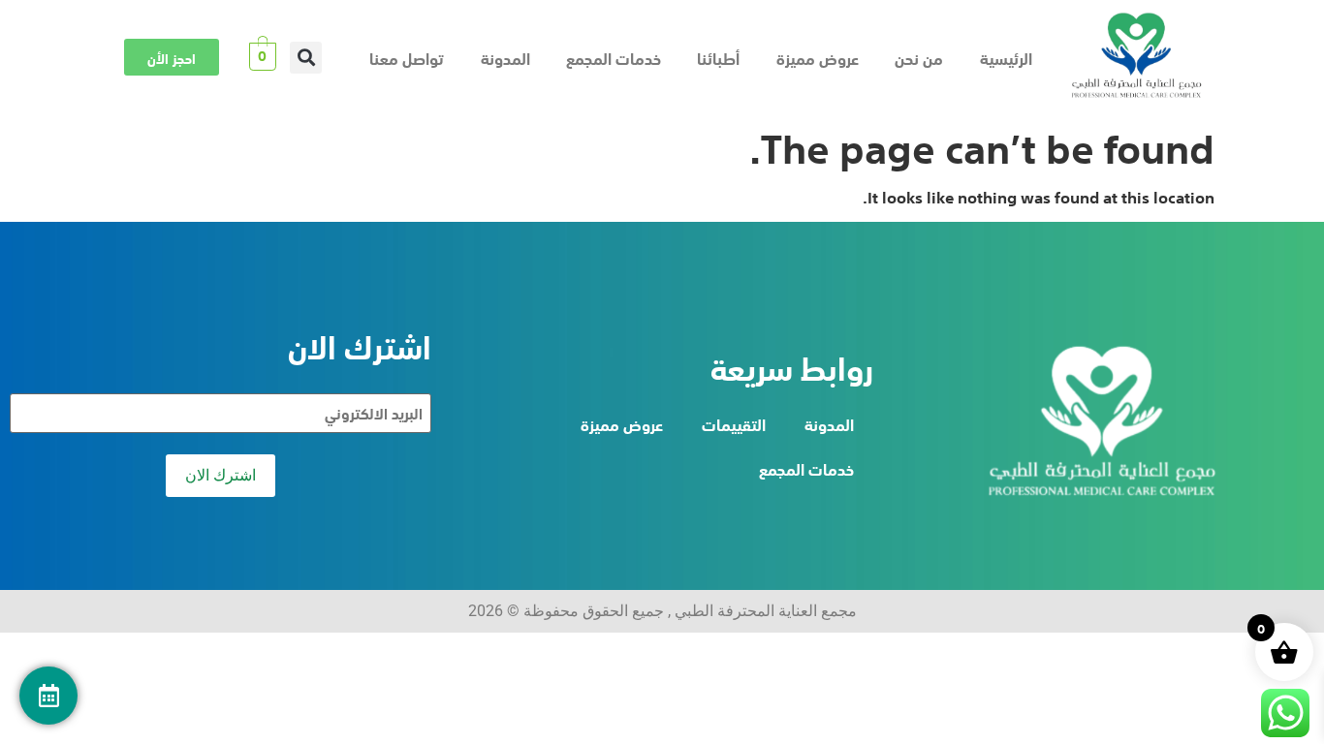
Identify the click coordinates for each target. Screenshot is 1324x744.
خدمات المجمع (613, 57)
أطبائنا (718, 57)
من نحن (919, 57)
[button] (306, 58)
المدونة (505, 57)
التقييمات (734, 423)
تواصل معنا (406, 57)
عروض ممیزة (817, 57)
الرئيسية (1006, 57)
